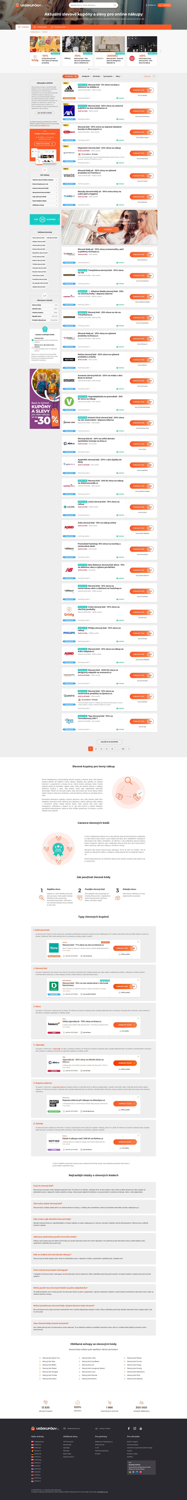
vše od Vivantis (142, 181)
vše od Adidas (142, 95)
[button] (160, 51)
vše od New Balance (142, 575)
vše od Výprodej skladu (142, 407)
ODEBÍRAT (108, 229)
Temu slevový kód (38, 238)
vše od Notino (142, 365)
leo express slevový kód (40, 283)
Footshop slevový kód (39, 279)
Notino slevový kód (38, 260)
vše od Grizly (142, 617)
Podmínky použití (83, 98)
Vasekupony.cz (35, 32)
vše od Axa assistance (142, 116)
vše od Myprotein (142, 158)
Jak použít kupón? (45, 113)
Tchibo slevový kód (38, 264)
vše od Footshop (142, 554)
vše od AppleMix (142, 470)
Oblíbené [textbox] (147, 76)
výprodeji (56, 1049)
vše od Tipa (142, 727)
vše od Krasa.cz (142, 260)
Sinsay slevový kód (38, 249)
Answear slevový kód (39, 268)
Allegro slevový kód (38, 241)
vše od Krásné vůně (142, 428)
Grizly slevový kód (38, 256)
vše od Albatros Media (142, 302)
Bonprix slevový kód (39, 272)
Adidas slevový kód (38, 287)
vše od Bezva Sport (142, 137)
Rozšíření (130, 1457)
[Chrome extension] (130, 1472)
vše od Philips (142, 638)
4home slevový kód (38, 245)
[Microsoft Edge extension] (137, 1472)
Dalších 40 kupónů (109, 742)
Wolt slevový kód (38, 275)
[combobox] (149, 76)
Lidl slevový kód (52, 238)
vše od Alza (142, 449)
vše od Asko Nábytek (142, 533)
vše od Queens (142, 702)
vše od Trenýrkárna (142, 281)
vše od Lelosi (142, 512)
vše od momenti (142, 681)
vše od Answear (142, 386)
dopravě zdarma (59, 1087)
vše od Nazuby (142, 202)
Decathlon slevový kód (39, 253)
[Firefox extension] (140, 1472)
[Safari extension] (133, 1472)
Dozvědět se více (44, 125)
